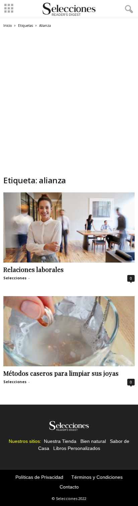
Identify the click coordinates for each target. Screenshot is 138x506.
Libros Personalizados (76, 448)
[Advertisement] (69, 101)
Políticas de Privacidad (39, 477)
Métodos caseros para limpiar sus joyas (61, 373)
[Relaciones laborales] (69, 227)
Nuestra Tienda (60, 441)
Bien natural (93, 441)
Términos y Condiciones (97, 477)
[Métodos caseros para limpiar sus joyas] (69, 331)
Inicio (7, 25)
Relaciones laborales (33, 269)
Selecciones (14, 277)
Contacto (69, 487)
